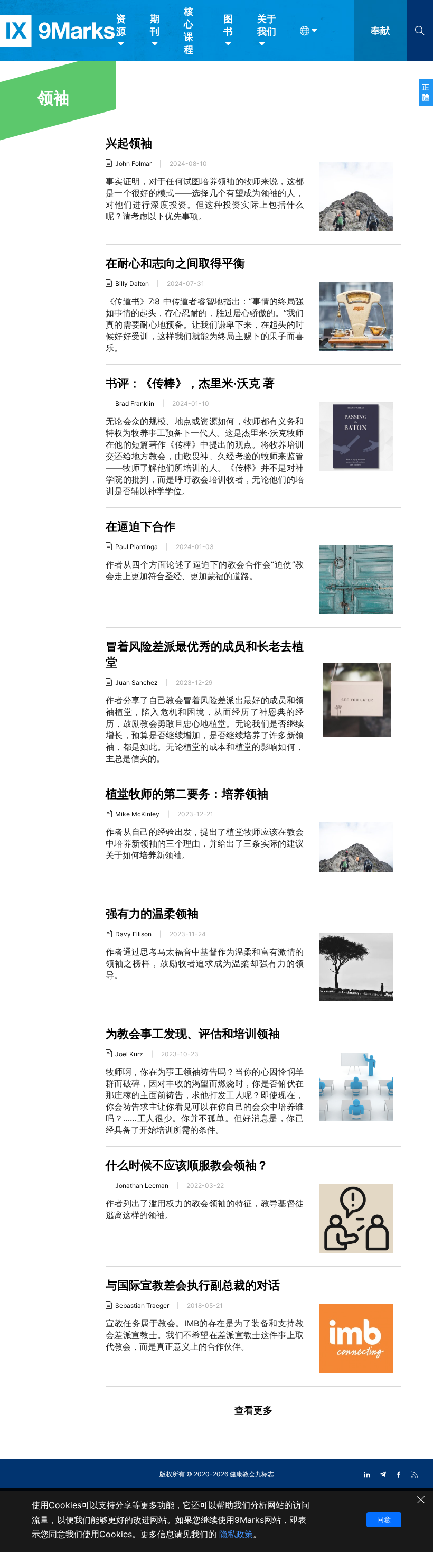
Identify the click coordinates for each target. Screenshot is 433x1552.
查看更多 (253, 1410)
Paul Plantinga (136, 547)
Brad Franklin (134, 403)
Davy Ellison (133, 934)
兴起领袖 (129, 143)
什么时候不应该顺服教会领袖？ (187, 1165)
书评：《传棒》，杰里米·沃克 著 (190, 383)
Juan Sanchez (136, 682)
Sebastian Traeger (142, 1305)
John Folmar (133, 164)
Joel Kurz (129, 1054)
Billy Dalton (132, 283)
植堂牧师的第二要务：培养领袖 (187, 794)
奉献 (380, 30)
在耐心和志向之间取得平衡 (175, 263)
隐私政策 (236, 1534)
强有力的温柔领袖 (152, 914)
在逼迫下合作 (140, 526)
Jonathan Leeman (141, 1185)
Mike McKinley (137, 814)
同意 (384, 1519)
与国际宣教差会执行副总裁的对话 (193, 1285)
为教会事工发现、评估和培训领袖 (193, 1033)
